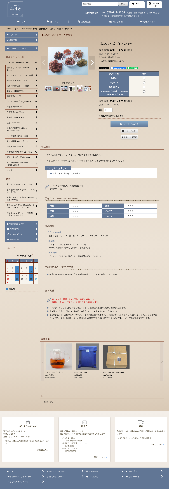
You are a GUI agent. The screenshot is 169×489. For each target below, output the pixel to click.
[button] (148, 22)
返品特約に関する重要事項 (112, 116)
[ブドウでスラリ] (68, 61)
